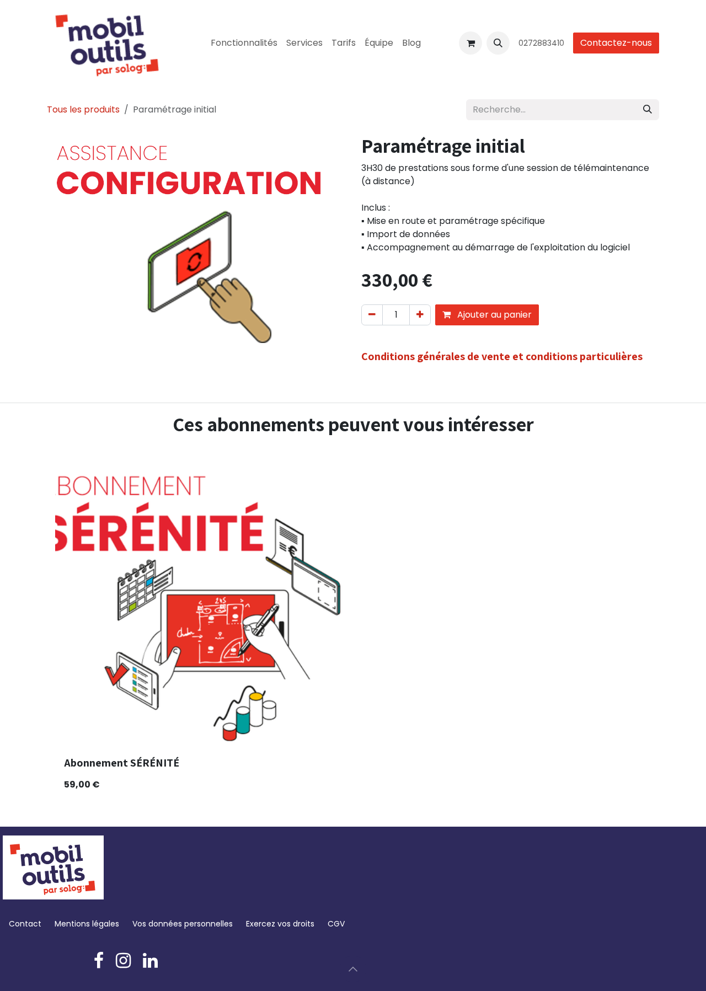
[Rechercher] (647, 109)
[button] (498, 43)
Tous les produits (83, 109)
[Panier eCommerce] (470, 43)
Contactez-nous (616, 42)
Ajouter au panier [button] (493, 314)
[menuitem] (244, 43)
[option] (353, 627)
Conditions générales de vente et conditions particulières (502, 356)
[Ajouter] (420, 314)
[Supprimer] (372, 314)
